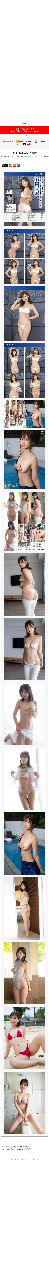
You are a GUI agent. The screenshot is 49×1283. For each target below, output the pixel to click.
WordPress (35, 1159)
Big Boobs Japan (26, 141)
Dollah (22, 1159)
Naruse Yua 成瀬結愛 (21, 1146)
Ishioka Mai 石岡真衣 (24, 156)
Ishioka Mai (45, 156)
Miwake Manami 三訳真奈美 (21, 1149)
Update (29, 144)
